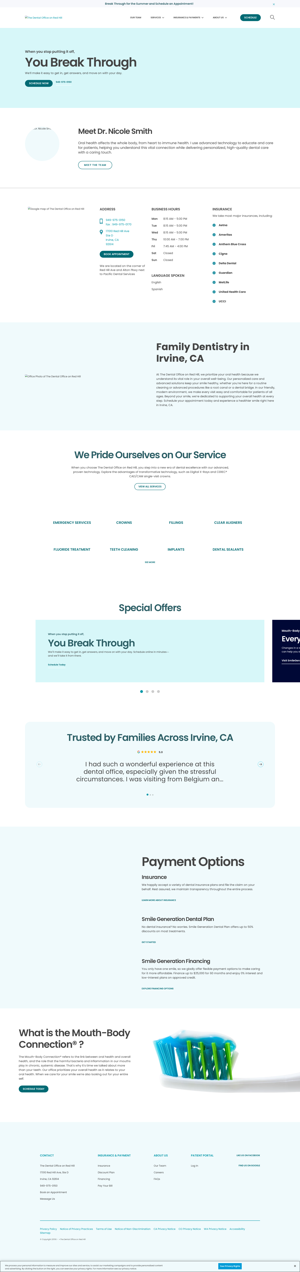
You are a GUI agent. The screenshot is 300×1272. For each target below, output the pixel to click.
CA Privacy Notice (164, 1229)
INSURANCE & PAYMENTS (186, 17)
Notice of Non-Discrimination (132, 1229)
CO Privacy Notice (190, 1229)
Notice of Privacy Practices (76, 1229)
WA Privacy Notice (215, 1229)
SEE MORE (150, 562)
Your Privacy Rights (230, 1266)
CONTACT (47, 1155)
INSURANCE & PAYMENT (114, 1155)
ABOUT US (218, 17)
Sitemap (45, 1233)
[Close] (295, 1265)
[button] (141, 691)
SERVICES (156, 17)
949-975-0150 (115, 220)
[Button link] (272, 17)
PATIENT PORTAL (202, 1155)
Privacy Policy (48, 1229)
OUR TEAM (135, 17)
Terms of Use (104, 1229)
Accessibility (237, 1229)
